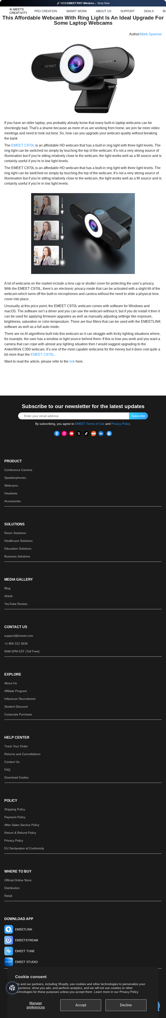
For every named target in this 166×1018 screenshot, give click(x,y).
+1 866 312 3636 (16, 643)
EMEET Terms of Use (89, 423)
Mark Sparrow (151, 34)
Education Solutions (17, 548)
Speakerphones (15, 477)
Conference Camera (18, 470)
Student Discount (16, 706)
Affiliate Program (15, 691)
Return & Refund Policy (20, 832)
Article (8, 596)
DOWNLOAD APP (18, 919)
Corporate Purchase (18, 714)
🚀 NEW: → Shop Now (83, 3)
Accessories (12, 501)
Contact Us (15, 627)
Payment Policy (14, 817)
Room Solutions (15, 533)
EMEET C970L (22, 145)
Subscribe (138, 416)
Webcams (11, 485)
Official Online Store (18, 880)
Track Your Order (16, 746)
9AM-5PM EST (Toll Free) (22, 651)
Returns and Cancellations (22, 754)
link (72, 361)
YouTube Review (15, 604)
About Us (10, 683)
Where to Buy (18, 871)
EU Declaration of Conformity (24, 848)
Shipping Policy (14, 809)
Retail (8, 895)
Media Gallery (18, 579)
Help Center (16, 737)
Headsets (10, 493)
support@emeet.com (18, 635)
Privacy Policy (129, 992)
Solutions (14, 524)
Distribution (12, 888)
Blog (7, 588)
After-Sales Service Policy (21, 825)
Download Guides (16, 777)
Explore (12, 674)
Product (13, 461)
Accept (80, 1005)
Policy (10, 800)
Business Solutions (17, 556)
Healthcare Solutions (18, 540)
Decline (126, 1005)
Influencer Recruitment (19, 698)
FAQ (7, 769)
